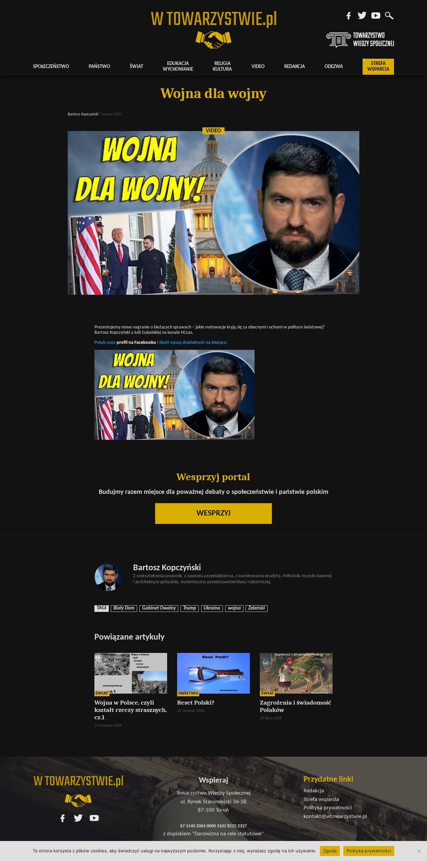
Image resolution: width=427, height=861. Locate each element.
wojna (234, 608)
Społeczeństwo (51, 66)
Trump (189, 608)
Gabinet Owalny (159, 608)
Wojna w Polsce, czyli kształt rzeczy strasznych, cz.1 (130, 710)
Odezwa (334, 66)
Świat (136, 66)
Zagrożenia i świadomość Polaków (295, 706)
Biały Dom (123, 608)
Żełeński (256, 608)
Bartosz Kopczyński (83, 114)
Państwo (99, 66)
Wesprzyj (213, 514)
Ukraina (211, 608)
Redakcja (294, 66)
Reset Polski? (196, 702)
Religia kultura (222, 66)
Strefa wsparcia (378, 66)
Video (258, 66)
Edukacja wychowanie (178, 66)
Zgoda (330, 850)
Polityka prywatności (369, 850)
